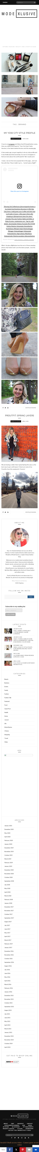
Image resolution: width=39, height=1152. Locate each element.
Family (6, 690)
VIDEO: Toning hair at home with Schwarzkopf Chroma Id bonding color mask (23, 640)
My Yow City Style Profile (19, 133)
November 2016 (9, 955)
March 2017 (7, 940)
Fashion (6, 694)
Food (5, 705)
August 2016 (8, 966)
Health (6, 712)
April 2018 (7, 892)
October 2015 (8, 1003)
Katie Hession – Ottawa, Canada (24, 239)
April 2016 (7, 980)
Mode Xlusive (15, 138)
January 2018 (8, 903)
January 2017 (8, 947)
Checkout (20, 1123)
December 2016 (9, 951)
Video (6, 742)
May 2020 (7, 833)
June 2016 (7, 973)
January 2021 (8, 825)
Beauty (6, 679)
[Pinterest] (23, 1149)
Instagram (11, 144)
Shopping (7, 734)
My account (16, 1127)
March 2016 (7, 984)
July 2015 (7, 1014)
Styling (19, 1128)
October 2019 (8, 855)
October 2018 (8, 877)
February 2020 (8, 840)
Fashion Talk (7, 697)
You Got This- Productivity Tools (19, 1130)
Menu (5, 2)
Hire (23, 1125)
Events (6, 686)
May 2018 (7, 888)
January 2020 (8, 844)
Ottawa (6, 731)
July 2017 (7, 925)
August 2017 (8, 921)
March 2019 (7, 859)
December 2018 (9, 870)
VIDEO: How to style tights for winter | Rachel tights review (22, 648)
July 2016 (7, 969)
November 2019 (9, 851)
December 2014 (9, 1036)
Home (6, 716)
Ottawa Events (28, 1127)
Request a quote (8, 1128)
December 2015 (9, 995)
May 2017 (7, 932)
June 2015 (7, 1017)
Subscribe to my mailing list (15, 606)
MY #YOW (6, 1127)
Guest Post (7, 708)
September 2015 (9, 1006)
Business (6, 683)
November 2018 (9, 873)
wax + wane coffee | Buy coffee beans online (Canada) (22, 632)
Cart (12, 1123)
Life (5, 723)
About (6, 1123)
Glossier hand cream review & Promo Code (23, 656)
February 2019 (8, 862)
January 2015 (8, 1032)
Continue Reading (30, 407)
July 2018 (7, 884)
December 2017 (9, 907)
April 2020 (7, 836)
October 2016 (8, 958)
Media (30, 1125)
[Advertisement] (19, 31)
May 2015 (7, 1021)
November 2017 (9, 910)
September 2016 (9, 962)
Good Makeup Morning (11, 1125)
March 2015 (7, 1028)
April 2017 (7, 936)
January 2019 (8, 866)
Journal (6, 720)
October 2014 (8, 1043)
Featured (6, 701)
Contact (30, 1123)
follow (30, 596)
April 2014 (7, 1047)
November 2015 (9, 999)
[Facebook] (10, 1149)
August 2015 (8, 1010)
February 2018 (8, 899)
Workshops (29, 1128)
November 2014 (9, 1040)
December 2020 (9, 829)
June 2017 (7, 929)
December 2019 (9, 848)
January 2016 (8, 992)
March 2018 (7, 896)
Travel (6, 738)
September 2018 (9, 881)
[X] (16, 1149)
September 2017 (9, 918)
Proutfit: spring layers (19, 415)
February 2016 (8, 988)
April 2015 (7, 1025)
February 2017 (8, 944)
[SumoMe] (35, 1149)
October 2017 (8, 914)
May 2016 (7, 977)
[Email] (29, 1149)
